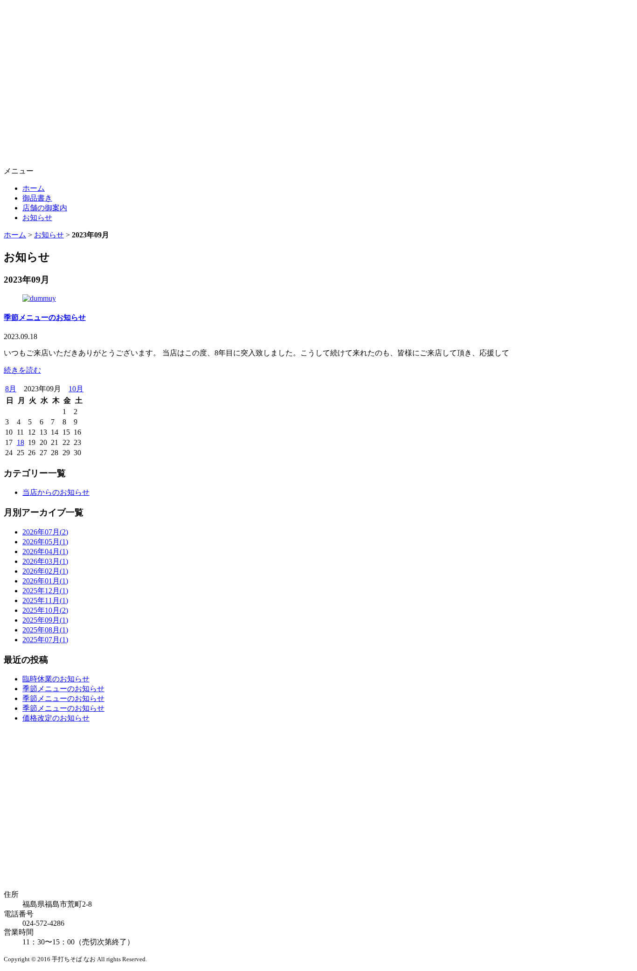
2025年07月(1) (45, 640)
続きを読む (22, 370)
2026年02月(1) (45, 571)
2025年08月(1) (45, 630)
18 (20, 442)
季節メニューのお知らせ (45, 317)
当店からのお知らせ (56, 492)
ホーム (33, 188)
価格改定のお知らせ (56, 718)
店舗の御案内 (44, 208)
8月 (10, 389)
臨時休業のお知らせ (56, 679)
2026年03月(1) (45, 561)
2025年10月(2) (45, 610)
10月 (76, 389)
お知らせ (37, 218)
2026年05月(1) (45, 542)
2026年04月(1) (45, 551)
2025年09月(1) (45, 620)
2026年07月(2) (45, 532)
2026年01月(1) (45, 581)
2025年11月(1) (45, 600)
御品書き (37, 198)
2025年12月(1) (45, 591)
